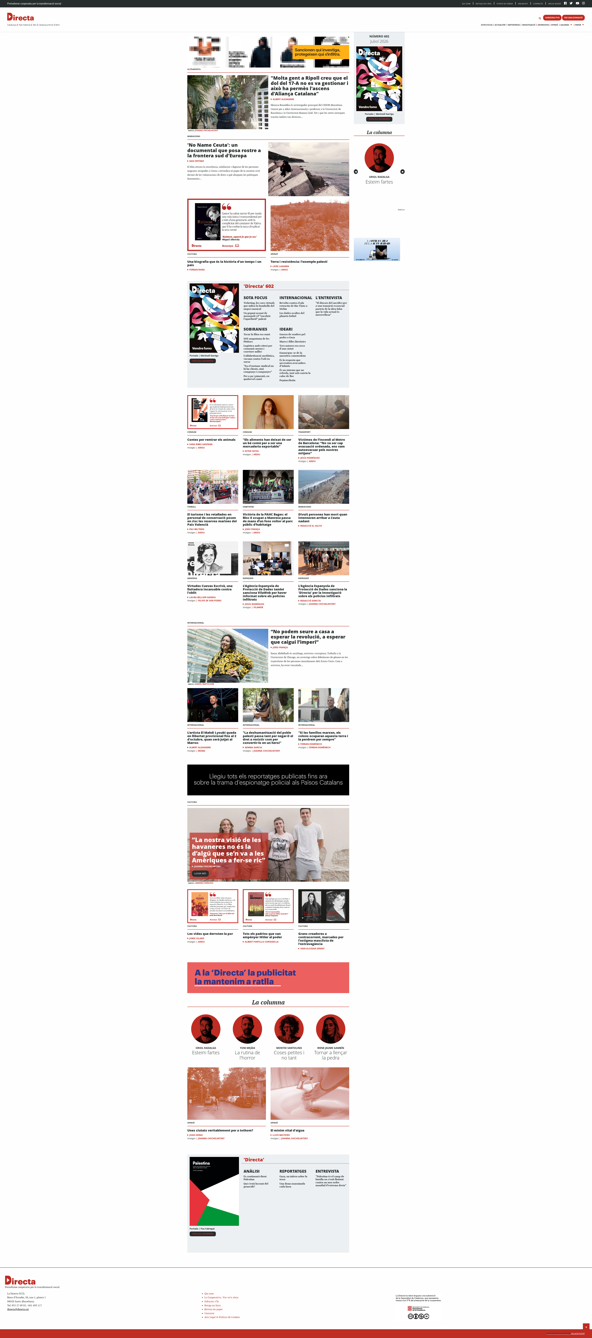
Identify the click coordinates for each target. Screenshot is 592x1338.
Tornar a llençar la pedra (330, 1055)
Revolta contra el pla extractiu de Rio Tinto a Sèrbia (293, 306)
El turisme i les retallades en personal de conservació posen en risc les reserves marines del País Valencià (212, 519)
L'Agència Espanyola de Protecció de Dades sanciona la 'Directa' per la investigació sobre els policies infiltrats (322, 591)
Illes (34, 24)
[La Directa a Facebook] (565, 3)
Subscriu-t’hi (211, 1301)
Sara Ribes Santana (201, 444)
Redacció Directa (310, 600)
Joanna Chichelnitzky (206, 130)
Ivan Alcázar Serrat (312, 948)
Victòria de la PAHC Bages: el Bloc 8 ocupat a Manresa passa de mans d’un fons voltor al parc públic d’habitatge (268, 519)
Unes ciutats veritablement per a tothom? (220, 1130)
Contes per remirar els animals (211, 439)
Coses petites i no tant (289, 1055)
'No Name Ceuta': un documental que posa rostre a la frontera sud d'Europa (224, 150)
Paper (578, 25)
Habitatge (248, 506)
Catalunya (11, 24)
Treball (191, 506)
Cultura (192, 254)
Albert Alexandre (283, 99)
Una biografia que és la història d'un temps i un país (224, 263)
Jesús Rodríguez (310, 457)
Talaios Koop (566, 1334)
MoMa (201, 750)
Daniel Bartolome (204, 684)
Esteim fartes (206, 1052)
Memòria (192, 578)
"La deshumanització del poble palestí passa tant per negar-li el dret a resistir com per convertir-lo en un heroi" (268, 738)
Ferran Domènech (311, 744)
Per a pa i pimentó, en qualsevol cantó (256, 378)
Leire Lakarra (281, 266)
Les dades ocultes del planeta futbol (292, 315)
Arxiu (284, 269)
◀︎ (356, 171)
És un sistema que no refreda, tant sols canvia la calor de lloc (295, 373)
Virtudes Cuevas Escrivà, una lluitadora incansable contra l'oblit (209, 589)
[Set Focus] (539, 18)
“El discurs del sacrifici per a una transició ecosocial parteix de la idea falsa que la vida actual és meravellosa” (331, 309)
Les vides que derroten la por (210, 933)
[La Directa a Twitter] (571, 3)
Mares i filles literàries (293, 341)
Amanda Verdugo (204, 883)
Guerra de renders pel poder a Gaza (292, 336)
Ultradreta (194, 69)
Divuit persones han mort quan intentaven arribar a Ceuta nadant (322, 518)
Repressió (248, 578)
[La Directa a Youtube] (577, 3)
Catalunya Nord (46, 24)
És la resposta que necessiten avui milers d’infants (293, 363)
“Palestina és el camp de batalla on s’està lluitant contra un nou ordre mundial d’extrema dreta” (331, 1181)
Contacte (538, 3)
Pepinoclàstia (287, 380)
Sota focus (487, 25)
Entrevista (543, 25)
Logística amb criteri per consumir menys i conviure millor (258, 348)
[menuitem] (11, 24)
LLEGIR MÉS (200, 873)
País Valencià (24, 24)
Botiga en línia (483, 3)
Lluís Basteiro (281, 1134)
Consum (191, 432)
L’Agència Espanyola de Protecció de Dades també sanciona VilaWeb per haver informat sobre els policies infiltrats (265, 592)
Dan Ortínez (196, 161)
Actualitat (500, 25)
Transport (304, 432)
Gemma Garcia (253, 747)
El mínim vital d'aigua (287, 1130)
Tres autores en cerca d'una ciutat (292, 347)
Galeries (564, 25)
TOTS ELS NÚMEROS (202, 360)
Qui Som (466, 3)
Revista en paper (213, 1309)
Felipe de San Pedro (209, 600)
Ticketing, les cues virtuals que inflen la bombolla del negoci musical (259, 306)
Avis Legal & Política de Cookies (222, 1317)
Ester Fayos (252, 451)
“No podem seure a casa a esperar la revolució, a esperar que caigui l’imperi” (308, 636)
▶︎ (403, 171)
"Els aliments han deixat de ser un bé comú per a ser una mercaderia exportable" (267, 443)
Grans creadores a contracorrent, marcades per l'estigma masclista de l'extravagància (320, 939)
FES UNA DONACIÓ (573, 17)
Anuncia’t (523, 3)
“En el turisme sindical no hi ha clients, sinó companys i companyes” (259, 369)
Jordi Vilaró (196, 938)
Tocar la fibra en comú (257, 334)
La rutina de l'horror (247, 1055)
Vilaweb (258, 607)
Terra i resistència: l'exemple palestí (299, 261)
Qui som (209, 1293)
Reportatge (514, 25)
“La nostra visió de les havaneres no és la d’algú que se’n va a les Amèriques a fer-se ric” (228, 849)
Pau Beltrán (196, 529)
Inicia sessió (554, 3)
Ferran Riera (197, 269)
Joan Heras (196, 1134)
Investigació (528, 25)
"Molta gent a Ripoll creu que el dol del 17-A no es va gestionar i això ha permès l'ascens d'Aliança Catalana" (309, 86)
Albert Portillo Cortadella (262, 941)
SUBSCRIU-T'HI (552, 17)
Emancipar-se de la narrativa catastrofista (293, 354)
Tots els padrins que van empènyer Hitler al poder (262, 935)
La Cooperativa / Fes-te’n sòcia (221, 1297)
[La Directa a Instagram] (583, 3)
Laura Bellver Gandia (202, 597)
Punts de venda (505, 3)
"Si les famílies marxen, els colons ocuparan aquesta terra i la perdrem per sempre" (323, 736)
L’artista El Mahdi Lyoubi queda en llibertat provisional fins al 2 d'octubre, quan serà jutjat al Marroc (211, 738)
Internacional (195, 622)
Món (57, 24)
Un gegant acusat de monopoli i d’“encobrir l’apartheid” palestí (257, 316)
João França (252, 529)
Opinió (554, 25)
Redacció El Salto (311, 525)
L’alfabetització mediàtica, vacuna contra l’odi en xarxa (259, 358)
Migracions (193, 136)
